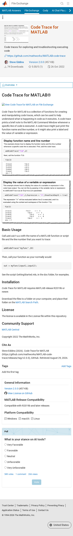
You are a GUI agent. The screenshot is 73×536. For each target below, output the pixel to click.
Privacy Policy (37, 505)
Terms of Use (28, 510)
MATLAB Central (10, 329)
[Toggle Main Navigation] (68, 3)
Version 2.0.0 (36, 62)
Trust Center (8, 505)
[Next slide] (67, 10)
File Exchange (20, 3)
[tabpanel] (36, 292)
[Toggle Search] (62, 3)
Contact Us (43, 510)
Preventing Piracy (55, 505)
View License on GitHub (20, 393)
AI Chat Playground (62, 10)
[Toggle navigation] (2, 17)
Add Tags (66, 366)
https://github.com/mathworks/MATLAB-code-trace (36, 55)
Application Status (10, 510)
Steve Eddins (17, 62)
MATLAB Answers (11, 10)
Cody (45, 10)
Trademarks (22, 505)
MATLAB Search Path (27, 302)
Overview (10, 85)
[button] (5, 67)
